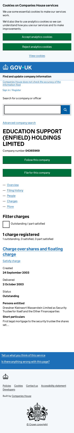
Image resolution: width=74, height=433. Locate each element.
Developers (9, 389)
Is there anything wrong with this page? (25, 361)
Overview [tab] (13, 185)
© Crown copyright (37, 424)
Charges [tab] (12, 201)
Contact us (32, 385)
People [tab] (11, 195)
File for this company (37, 172)
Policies (7, 385)
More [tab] (10, 206)
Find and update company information (27, 76)
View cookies (37, 55)
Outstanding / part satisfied (28, 223)
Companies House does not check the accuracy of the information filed (32, 83)
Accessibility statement (53, 385)
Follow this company (37, 160)
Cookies (18, 385)
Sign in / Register (12, 90)
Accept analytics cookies (37, 37)
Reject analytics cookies (37, 46)
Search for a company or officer (22, 98)
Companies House (21, 396)
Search (65, 109)
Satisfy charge (11, 261)
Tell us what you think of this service (23, 355)
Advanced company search (19, 122)
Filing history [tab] (15, 190)
